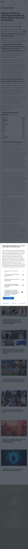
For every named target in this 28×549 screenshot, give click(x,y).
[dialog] (14, 274)
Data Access (14, 303)
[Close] (25, 245)
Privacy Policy (22, 303)
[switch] (22, 275)
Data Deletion (6, 303)
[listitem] (14, 271)
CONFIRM (8, 298)
